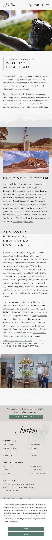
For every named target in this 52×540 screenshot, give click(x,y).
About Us (9, 441)
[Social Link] (4, 499)
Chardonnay (37, 466)
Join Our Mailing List (26, 417)
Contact (9, 481)
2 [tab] (25, 392)
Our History (8, 445)
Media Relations (38, 473)
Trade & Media (13, 463)
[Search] (42, 6)
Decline (26, 534)
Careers (35, 455)
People (34, 448)
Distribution (9, 473)
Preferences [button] (13, 521)
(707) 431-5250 (10, 490)
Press (33, 452)
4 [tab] (28, 392)
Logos (6, 470)
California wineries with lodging (21, 289)
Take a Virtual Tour (17, 341)
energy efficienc (39, 315)
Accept (26, 529)
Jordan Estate (10, 448)
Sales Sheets (37, 470)
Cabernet (7, 466)
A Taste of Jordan (21, 336)
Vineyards (36, 445)
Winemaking (8, 455)
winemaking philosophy (23, 221)
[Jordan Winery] (26, 430)
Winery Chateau (10, 452)
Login (30, 5)
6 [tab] (31, 392)
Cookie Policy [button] (8, 518)
